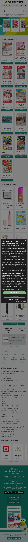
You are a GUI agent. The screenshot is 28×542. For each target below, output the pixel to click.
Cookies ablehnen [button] (14, 296)
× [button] (25, 240)
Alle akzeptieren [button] (14, 292)
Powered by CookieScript (21, 301)
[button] (14, 299)
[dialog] (14, 271)
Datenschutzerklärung (16, 289)
